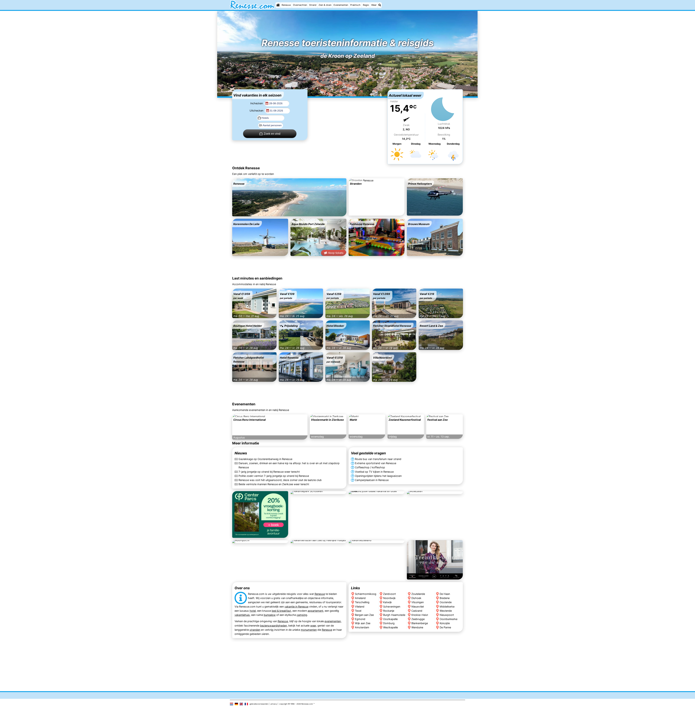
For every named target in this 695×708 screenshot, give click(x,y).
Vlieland (359, 606)
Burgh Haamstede (394, 614)
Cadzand (416, 610)
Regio (366, 5)
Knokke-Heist (419, 614)
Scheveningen (391, 606)
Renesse (286, 5)
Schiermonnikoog (365, 593)
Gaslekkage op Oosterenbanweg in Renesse (265, 459)
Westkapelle (390, 627)
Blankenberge (419, 623)
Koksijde (445, 623)
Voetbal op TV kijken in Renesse (374, 471)
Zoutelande (418, 593)
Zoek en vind (272, 133)
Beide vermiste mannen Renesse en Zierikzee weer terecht (274, 484)
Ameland (360, 598)
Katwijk (387, 602)
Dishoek (416, 598)
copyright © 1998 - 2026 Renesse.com (296, 704)
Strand (312, 5)
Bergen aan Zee (364, 614)
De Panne (445, 627)
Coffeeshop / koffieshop (370, 467)
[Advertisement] (347, 112)
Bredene (445, 598)
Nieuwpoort (447, 614)
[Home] (278, 5)
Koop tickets (336, 252)
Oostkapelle (390, 619)
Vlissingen (417, 602)
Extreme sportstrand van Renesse (375, 463)
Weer (374, 5)
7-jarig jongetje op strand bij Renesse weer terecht (269, 471)
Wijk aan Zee (362, 623)
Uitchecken (257, 110)
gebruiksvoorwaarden (259, 704)
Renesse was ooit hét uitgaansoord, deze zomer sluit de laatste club (280, 480)
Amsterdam (362, 627)
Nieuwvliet (417, 606)
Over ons (242, 588)
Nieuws (241, 453)
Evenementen (341, 5)
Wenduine (417, 627)
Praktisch (355, 5)
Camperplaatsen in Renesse (372, 480)
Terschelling (362, 602)
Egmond (360, 619)
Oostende (446, 602)
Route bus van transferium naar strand (378, 459)
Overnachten (300, 5)
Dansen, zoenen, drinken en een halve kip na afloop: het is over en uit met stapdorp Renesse (289, 465)
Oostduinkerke (449, 619)
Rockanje (388, 610)
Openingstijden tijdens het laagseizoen (378, 475)
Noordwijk (389, 598)
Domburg (389, 623)
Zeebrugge (418, 619)
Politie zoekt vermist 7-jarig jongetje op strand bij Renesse (274, 475)
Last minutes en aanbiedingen (257, 278)
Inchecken (257, 103)
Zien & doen (325, 5)
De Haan (445, 593)
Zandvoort (389, 593)
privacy (274, 704)
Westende (446, 610)
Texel (358, 610)
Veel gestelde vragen (368, 453)
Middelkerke (447, 606)
